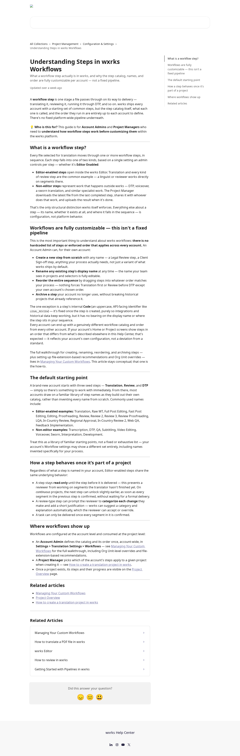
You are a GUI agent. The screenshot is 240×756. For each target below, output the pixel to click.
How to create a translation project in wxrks (100, 565)
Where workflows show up (184, 97)
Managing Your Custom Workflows (65, 361)
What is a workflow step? (183, 58)
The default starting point (184, 80)
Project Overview (48, 598)
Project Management (65, 44)
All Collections (39, 44)
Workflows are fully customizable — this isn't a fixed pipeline (184, 69)
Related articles (177, 103)
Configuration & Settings (98, 44)
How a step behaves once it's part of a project (186, 88)
